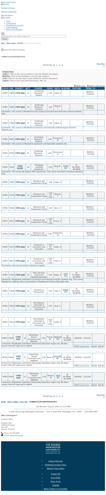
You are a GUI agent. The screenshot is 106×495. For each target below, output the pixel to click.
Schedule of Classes (8, 8)
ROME (65, 290)
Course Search (11, 23)
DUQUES (58, 337)
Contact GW (55, 474)
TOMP (65, 166)
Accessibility (55, 478)
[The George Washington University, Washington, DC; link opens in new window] (53, 448)
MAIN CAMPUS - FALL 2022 (17, 402)
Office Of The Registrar (14, 29)
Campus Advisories (55, 461)
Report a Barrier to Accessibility (55, 489)
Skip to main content (8, 2)
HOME (3, 402)
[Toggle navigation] (2, 48)
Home (8, 21)
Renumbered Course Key (15, 25)
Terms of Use (56, 481)
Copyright (55, 485)
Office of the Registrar (8, 12)
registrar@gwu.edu (16, 435)
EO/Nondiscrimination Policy (55, 465)
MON (58, 376)
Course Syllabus (12, 27)
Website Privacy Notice (55, 468)
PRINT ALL (80, 86)
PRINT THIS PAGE (97, 86)
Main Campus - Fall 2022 (14, 43)
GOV (66, 274)
